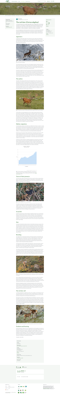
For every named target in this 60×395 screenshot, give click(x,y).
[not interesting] (22, 377)
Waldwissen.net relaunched (46, 388)
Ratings (19, 367)
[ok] (24, 377)
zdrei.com (15, 392)
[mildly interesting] (23, 377)
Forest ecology (22, 1)
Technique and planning (14, 1)
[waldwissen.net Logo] (8, 1)
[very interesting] (27, 377)
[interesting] (26, 377)
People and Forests (28, 1)
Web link (47, 34)
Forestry (19, 1)
